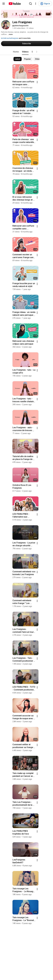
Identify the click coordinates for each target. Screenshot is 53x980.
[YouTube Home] (15, 3)
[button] (37, 52)
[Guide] (3, 3)
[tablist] (26, 52)
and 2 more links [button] (25, 38)
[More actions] (37, 82)
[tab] (16, 52)
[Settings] (35, 3)
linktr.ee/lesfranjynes (10, 38)
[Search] (30, 3)
